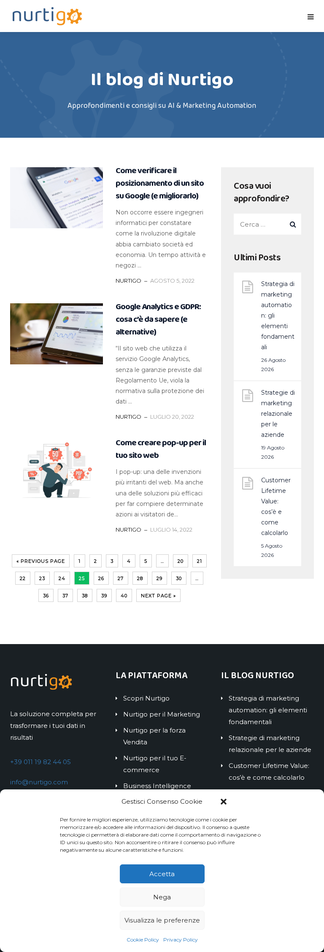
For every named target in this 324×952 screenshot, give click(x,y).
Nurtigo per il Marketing (161, 714)
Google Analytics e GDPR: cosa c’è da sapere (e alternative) (158, 319)
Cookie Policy (143, 939)
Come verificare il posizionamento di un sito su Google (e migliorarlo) (160, 183)
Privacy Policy (180, 939)
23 (42, 578)
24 (62, 578)
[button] (223, 801)
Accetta (162, 874)
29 (159, 578)
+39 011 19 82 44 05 (40, 762)
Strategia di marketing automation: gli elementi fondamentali (277, 315)
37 (65, 596)
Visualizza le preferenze (162, 920)
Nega (162, 897)
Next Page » (158, 596)
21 (199, 561)
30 (179, 578)
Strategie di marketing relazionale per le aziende (278, 414)
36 (46, 596)
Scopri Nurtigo (146, 698)
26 (101, 578)
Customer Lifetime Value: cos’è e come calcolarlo (276, 506)
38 (85, 596)
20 (181, 561)
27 (121, 578)
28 (140, 578)
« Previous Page (40, 561)
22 (23, 578)
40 (124, 596)
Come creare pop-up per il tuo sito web (161, 449)
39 (104, 596)
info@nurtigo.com (39, 782)
